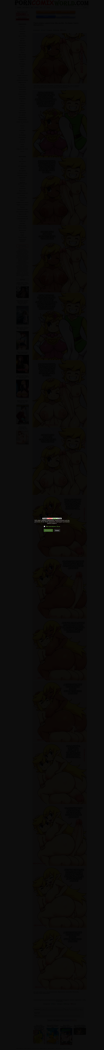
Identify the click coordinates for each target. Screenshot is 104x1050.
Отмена (57, 530)
